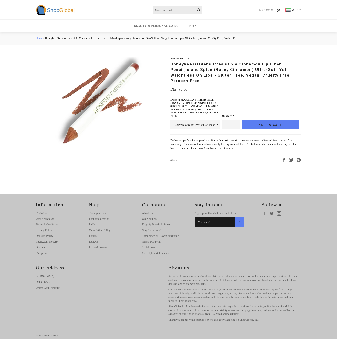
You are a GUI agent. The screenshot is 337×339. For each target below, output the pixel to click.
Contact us (41, 213)
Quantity (228, 116)
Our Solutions (149, 218)
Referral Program (98, 247)
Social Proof (149, 247)
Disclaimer (42, 247)
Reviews (93, 241)
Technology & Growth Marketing (160, 236)
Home (39, 38)
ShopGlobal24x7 (51, 335)
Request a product (99, 218)
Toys (192, 25)
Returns (93, 236)
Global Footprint (151, 241)
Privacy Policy (44, 230)
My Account (266, 10)
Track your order (98, 213)
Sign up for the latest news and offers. (216, 213)
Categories (41, 253)
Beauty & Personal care (156, 25)
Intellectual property (47, 241)
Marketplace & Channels (155, 253)
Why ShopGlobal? (152, 230)
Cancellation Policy (99, 230)
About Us (147, 213)
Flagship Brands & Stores (156, 224)
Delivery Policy (44, 236)
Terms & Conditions (47, 224)
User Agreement (45, 218)
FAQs (92, 224)
